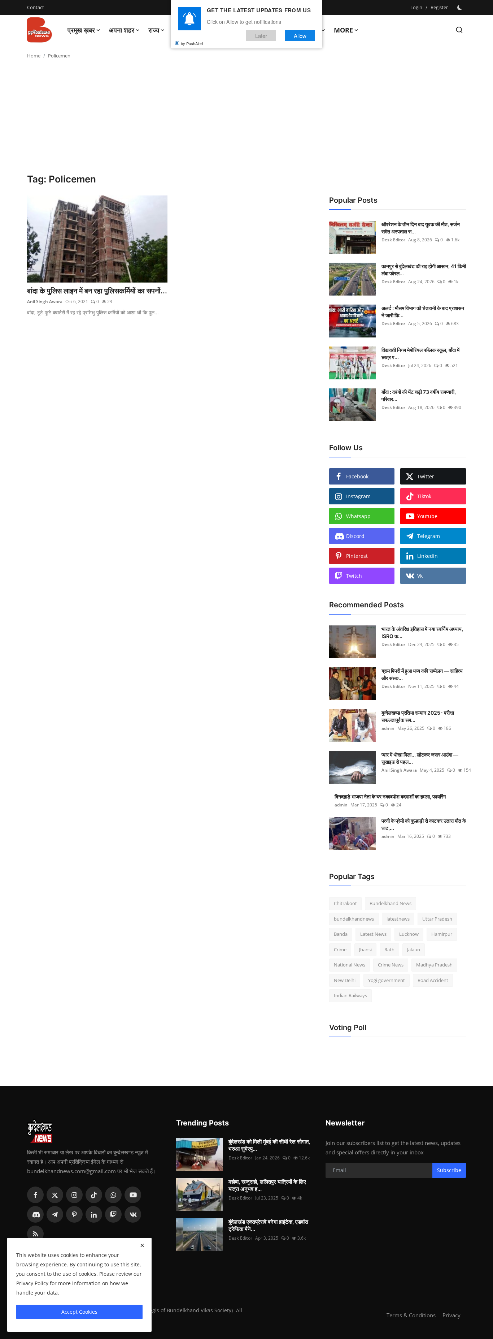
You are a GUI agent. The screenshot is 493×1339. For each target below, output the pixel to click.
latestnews (398, 919)
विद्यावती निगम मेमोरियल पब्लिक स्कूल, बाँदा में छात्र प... (420, 353)
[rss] (35, 1234)
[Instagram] (74, 1195)
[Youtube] (133, 1195)
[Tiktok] (94, 1195)
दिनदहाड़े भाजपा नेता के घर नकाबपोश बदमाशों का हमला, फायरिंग (390, 796)
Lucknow (409, 934)
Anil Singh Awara (44, 301)
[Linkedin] (94, 1214)
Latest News (373, 934)
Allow (300, 35)
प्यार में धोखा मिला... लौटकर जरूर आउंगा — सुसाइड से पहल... (419, 758)
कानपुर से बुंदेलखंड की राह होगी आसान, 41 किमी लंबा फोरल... (423, 269)
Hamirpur (441, 934)
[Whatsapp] (113, 1195)
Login (416, 7)
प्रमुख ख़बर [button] (81, 30)
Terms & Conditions (411, 1315)
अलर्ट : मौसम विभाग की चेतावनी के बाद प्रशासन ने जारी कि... (422, 311)
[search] (459, 29)
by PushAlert (192, 43)
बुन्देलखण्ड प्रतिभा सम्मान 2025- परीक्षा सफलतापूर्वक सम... (417, 716)
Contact (35, 7)
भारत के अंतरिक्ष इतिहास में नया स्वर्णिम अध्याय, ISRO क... (422, 632)
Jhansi (365, 949)
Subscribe (449, 1170)
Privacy (451, 1315)
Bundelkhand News (390, 903)
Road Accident (433, 980)
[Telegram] (55, 1214)
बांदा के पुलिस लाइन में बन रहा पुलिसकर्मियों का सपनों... (97, 291)
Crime (340, 949)
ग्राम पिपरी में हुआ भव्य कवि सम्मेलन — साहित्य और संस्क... (422, 674)
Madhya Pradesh (434, 964)
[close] (142, 1245)
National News (349, 964)
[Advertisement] (246, 119)
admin (387, 728)
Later (261, 35)
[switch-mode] (460, 7)
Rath (389, 949)
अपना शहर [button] (121, 30)
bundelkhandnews (354, 919)
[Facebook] (35, 1195)
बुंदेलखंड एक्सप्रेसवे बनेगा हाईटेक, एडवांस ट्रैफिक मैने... (268, 1225)
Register (439, 7)
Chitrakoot (345, 903)
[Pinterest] (74, 1214)
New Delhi (344, 980)
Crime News (390, 964)
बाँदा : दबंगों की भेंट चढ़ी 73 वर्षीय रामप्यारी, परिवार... (418, 395)
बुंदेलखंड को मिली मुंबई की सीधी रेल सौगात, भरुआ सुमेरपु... (269, 1145)
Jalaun (413, 949)
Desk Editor (393, 240)
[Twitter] (55, 1195)
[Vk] (133, 1214)
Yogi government (386, 980)
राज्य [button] (153, 30)
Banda (341, 934)
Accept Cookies (79, 1311)
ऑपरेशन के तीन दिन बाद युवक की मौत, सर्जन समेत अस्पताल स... (420, 227)
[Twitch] (113, 1214)
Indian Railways (350, 995)
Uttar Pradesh (437, 919)
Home (33, 55)
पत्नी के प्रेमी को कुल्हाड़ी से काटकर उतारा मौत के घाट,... (423, 824)
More (343, 30)
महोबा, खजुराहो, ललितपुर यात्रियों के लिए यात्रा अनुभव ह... (267, 1185)
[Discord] (35, 1214)
